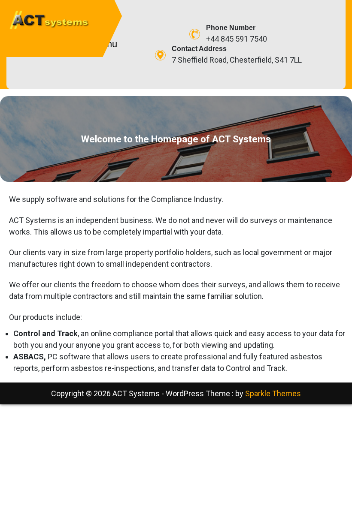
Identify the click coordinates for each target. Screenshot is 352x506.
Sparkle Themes (273, 393)
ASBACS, (29, 356)
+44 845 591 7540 (236, 38)
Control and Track (45, 333)
